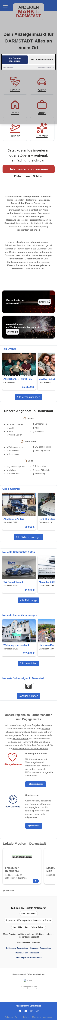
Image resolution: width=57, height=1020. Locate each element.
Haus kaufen (14, 454)
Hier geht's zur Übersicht (28, 937)
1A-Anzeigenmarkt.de (28, 987)
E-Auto (11, 428)
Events (43, 301)
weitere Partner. (20, 738)
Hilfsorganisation (35, 784)
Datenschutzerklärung (45, 67)
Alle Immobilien (28, 663)
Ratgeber (9, 1017)
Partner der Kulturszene (34, 735)
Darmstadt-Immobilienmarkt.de (28, 953)
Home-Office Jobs (42, 470)
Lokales (26, 1017)
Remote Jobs (14, 474)
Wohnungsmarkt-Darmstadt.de (28, 958)
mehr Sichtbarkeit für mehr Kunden (30, 748)
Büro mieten (14, 451)
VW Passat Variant (13, 582)
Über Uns (36, 1017)
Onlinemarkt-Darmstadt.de (17, 948)
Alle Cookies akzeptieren (15, 59)
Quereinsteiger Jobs (17, 467)
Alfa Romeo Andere (13, 519)
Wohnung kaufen (42, 451)
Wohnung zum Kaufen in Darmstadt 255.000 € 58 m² (17, 645)
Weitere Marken (15, 435)
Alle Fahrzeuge (28, 600)
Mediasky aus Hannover (19, 742)
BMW (11, 431)
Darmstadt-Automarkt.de (40, 948)
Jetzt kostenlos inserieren (28, 169)
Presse (18, 1017)
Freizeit (42, 136)
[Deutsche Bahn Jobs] (28, 686)
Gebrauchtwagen (16, 424)
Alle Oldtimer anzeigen (28, 537)
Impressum (47, 1017)
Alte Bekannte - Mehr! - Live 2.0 (18, 379)
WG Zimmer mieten (43, 447)
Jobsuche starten (28, 696)
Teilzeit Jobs (40, 466)
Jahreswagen (41, 424)
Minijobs (12, 470)
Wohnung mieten (16, 447)
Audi (37, 428)
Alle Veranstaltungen (28, 397)
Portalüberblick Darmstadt (29, 943)
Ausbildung (40, 474)
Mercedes (39, 431)
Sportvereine (34, 826)
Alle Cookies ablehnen (41, 59)
